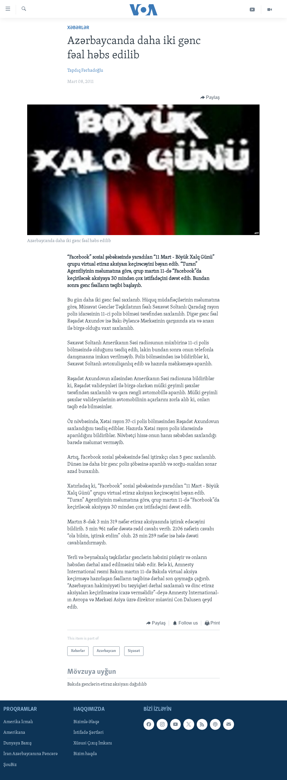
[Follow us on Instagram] (162, 724)
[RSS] (202, 724)
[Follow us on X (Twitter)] (188, 724)
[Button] (210, 97)
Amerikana (14, 732)
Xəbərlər (78, 28)
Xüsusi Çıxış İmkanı (92, 743)
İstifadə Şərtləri (88, 732)
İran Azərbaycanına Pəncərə (30, 754)
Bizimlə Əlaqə (86, 722)
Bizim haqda (85, 754)
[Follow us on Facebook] (149, 724)
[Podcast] (215, 724)
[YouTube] (252, 9)
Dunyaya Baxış (17, 743)
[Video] (269, 9)
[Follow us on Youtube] (175, 724)
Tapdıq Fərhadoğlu (85, 70)
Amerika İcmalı (18, 722)
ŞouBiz (10, 764)
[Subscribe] (228, 724)
